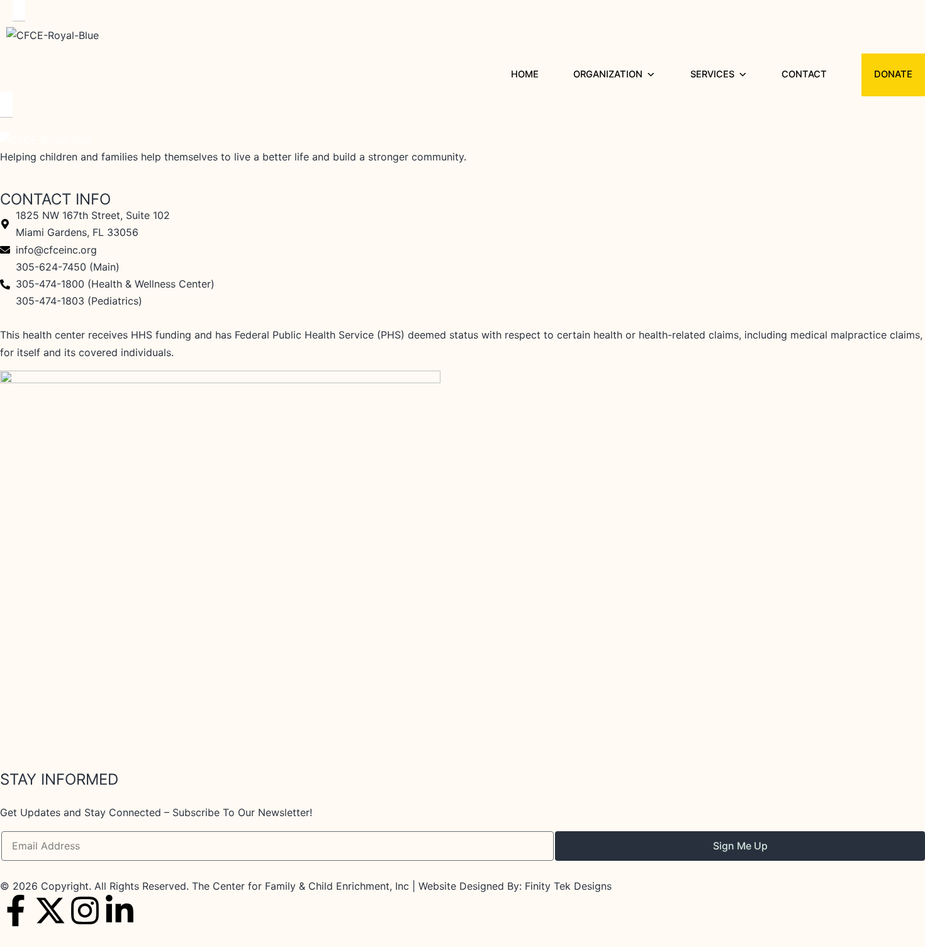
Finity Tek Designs (568, 886)
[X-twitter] (50, 910)
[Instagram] (85, 910)
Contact (804, 74)
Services (712, 74)
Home (525, 74)
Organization (607, 74)
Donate (893, 74)
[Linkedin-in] (119, 910)
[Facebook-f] (15, 910)
